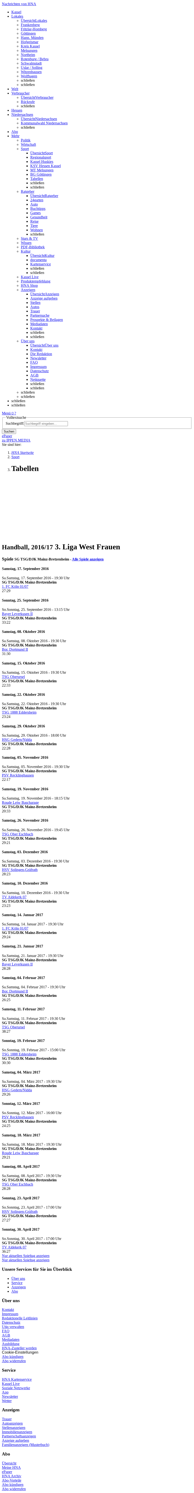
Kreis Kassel (30, 46)
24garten (36, 200)
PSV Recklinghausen (18, 775)
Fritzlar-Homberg (34, 29)
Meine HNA (11, 1467)
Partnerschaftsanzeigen (19, 1436)
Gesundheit (38, 217)
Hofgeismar (29, 42)
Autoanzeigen (12, 1423)
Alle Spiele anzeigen (88, 559)
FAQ (34, 362)
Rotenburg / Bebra (34, 59)
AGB (34, 375)
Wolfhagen (29, 76)
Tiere (34, 226)
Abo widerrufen (14, 1361)
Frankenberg (30, 25)
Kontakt (36, 328)
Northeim (28, 55)
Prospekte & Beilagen (46, 320)
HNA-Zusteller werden (19, 1348)
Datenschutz (39, 371)
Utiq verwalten (13, 1327)
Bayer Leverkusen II (17, 614)
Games (35, 213)
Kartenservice (40, 264)
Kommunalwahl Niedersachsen (44, 123)
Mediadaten (39, 324)
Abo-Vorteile (11, 1480)
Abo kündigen (12, 1357)
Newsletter (38, 358)
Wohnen (36, 230)
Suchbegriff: (15, 423)
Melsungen (29, 50)
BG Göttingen (41, 174)
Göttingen (28, 33)
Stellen (35, 303)
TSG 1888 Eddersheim (19, 712)
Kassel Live (11, 1384)
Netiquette (38, 379)
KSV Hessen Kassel (45, 166)
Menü (6, 413)
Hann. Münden (32, 38)
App (5, 1392)
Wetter (7, 1401)
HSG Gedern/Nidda (17, 740)
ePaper (7, 1472)
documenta (38, 260)
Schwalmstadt (31, 63)
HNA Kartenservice (17, 1379)
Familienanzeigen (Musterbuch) (25, 1445)
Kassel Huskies (41, 162)
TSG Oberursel (13, 677)
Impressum (38, 367)
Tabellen (36, 179)
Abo (14, 1291)
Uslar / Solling (31, 68)
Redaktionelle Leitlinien (20, 1318)
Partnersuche (39, 315)
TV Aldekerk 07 (14, 897)
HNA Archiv (11, 1476)
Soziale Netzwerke (16, 1388)
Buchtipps (37, 209)
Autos (34, 307)
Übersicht (9, 1463)
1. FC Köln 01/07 (15, 586)
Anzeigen (18, 1287)
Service (16, 1283)
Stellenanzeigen (13, 1428)
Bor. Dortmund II (15, 649)
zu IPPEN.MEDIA (16, 440)
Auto (34, 204)
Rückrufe (28, 102)
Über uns (18, 1278)
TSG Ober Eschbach (17, 834)
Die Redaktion (41, 354)
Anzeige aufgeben (43, 298)
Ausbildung (10, 1344)
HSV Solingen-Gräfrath (20, 870)
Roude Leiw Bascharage (20, 803)
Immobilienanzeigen (17, 1432)
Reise (34, 221)
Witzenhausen (31, 72)
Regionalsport (40, 157)
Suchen (9, 431)
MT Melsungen (41, 170)
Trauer (35, 311)
